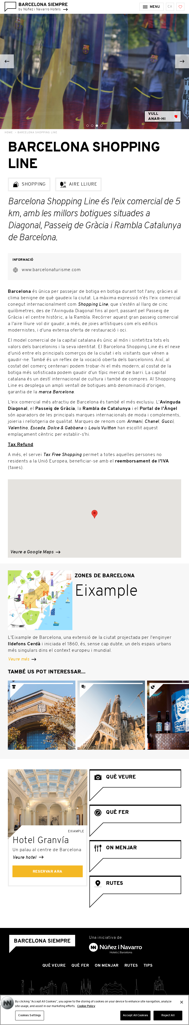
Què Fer (80, 966)
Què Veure (54, 966)
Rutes (131, 966)
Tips (148, 966)
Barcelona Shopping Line (37, 132)
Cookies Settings (29, 1015)
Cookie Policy (86, 1006)
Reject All (167, 1015)
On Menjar (106, 966)
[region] (94, 1010)
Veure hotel (24, 857)
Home (9, 132)
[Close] (182, 1002)
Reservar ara (47, 872)
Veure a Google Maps (32, 552)
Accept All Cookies (135, 1015)
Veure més (19, 659)
